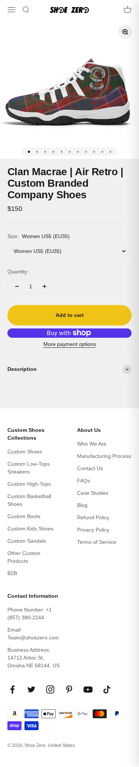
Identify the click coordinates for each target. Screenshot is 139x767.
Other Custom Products (23, 557)
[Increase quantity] (44, 286)
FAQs (83, 481)
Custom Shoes (24, 452)
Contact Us (90, 468)
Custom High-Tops (29, 484)
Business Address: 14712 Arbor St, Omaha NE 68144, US (33, 657)
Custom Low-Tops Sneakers (28, 468)
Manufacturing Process (104, 456)
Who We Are (91, 444)
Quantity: (18, 272)
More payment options (69, 344)
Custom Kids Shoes (30, 529)
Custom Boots (23, 516)
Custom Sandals (26, 541)
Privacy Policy (93, 530)
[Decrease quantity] (17, 286)
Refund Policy (93, 517)
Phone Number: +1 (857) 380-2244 (29, 613)
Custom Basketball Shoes (29, 500)
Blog (82, 505)
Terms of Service (96, 542)
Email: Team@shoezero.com (33, 634)
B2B (12, 573)
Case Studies (92, 493)
